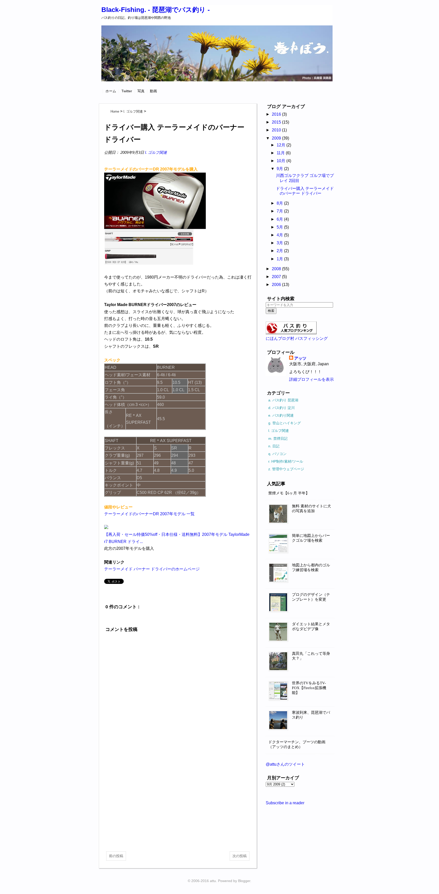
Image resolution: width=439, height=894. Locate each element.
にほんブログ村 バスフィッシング (297, 338)
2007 (277, 277)
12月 (281, 145)
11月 (281, 153)
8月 (280, 203)
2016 (277, 114)
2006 (277, 284)
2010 (277, 130)
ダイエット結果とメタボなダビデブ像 (311, 626)
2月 (280, 251)
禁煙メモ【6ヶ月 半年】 (288, 493)
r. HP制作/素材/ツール (285, 461)
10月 (281, 161)
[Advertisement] (178, 806)
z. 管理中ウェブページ (286, 469)
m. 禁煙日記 (278, 438)
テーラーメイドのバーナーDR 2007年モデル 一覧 (149, 514)
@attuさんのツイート (285, 764)
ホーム (110, 91)
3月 (280, 243)
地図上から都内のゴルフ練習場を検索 (311, 567)
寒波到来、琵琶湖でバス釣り (311, 714)
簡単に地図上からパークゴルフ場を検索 (311, 538)
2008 (277, 269)
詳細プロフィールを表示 (311, 379)
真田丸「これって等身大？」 (311, 655)
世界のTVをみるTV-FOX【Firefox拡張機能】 (309, 688)
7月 (280, 211)
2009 (277, 138)
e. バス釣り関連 (281, 415)
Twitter (126, 91)
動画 (153, 91)
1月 (280, 259)
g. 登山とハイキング (284, 423)
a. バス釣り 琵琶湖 (283, 400)
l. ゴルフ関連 (156, 152)
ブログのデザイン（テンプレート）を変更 (311, 597)
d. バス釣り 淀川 (281, 408)
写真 (141, 91)
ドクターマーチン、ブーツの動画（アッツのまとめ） (296, 744)
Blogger (244, 881)
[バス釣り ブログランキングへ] (291, 333)
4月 (280, 235)
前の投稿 (116, 856)
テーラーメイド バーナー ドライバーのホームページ (152, 569)
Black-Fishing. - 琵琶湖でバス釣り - (155, 9)
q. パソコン (277, 454)
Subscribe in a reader (285, 803)
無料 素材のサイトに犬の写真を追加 (311, 508)
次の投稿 (239, 856)
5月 (280, 227)
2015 (277, 122)
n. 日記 (273, 446)
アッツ (300, 358)
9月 (280, 168)
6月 (280, 219)
